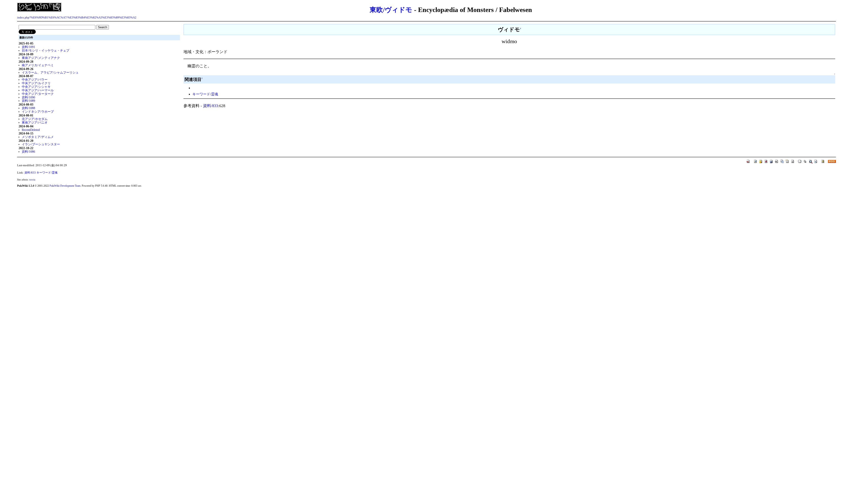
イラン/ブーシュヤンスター (41, 144)
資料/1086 (28, 151)
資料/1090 (28, 97)
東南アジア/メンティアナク (41, 58)
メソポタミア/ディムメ (38, 137)
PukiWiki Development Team (65, 185)
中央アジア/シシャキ (36, 86)
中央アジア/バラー (35, 79)
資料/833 (210, 106)
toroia (32, 179)
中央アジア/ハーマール (38, 90)
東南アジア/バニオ (35, 122)
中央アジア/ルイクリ (36, 83)
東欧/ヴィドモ (391, 9)
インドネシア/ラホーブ (38, 111)
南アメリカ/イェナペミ (38, 65)
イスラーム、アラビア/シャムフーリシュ (50, 72)
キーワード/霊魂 (205, 94)
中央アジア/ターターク (38, 94)
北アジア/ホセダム (35, 119)
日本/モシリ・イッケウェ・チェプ (45, 50)
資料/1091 (28, 47)
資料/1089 (28, 100)
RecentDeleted (31, 130)
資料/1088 (28, 108)
